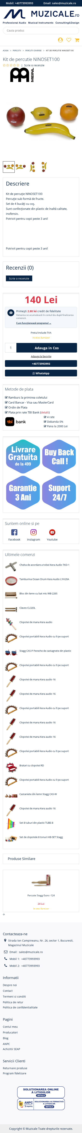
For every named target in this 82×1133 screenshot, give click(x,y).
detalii (45, 412)
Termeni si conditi (14, 996)
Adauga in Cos (47, 348)
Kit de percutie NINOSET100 (60, 50)
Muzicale (31, 1129)
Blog (5, 1038)
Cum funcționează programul (33, 323)
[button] (41, 1092)
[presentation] (3, 914)
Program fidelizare (14, 1073)
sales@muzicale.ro (64, 3)
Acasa (5, 50)
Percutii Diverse (33, 50)
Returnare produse (15, 1068)
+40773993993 (24, 3)
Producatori (10, 1032)
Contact (8, 991)
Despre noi (10, 985)
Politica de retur (13, 1002)
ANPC (6, 1044)
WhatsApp (42, 373)
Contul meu (10, 1026)
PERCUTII (17, 50)
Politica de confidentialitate (20, 1007)
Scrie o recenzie (34, 65)
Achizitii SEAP (11, 1049)
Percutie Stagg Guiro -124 (41, 895)
